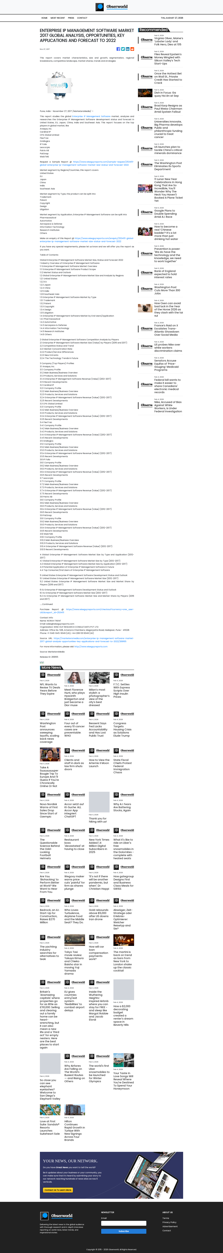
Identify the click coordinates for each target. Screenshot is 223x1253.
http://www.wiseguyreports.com (90, 646)
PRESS (71, 17)
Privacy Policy (169, 1222)
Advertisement (170, 1226)
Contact (166, 1230)
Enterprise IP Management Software (91, 116)
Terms (165, 1218)
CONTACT (82, 17)
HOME (44, 17)
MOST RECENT (58, 17)
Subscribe (124, 1231)
